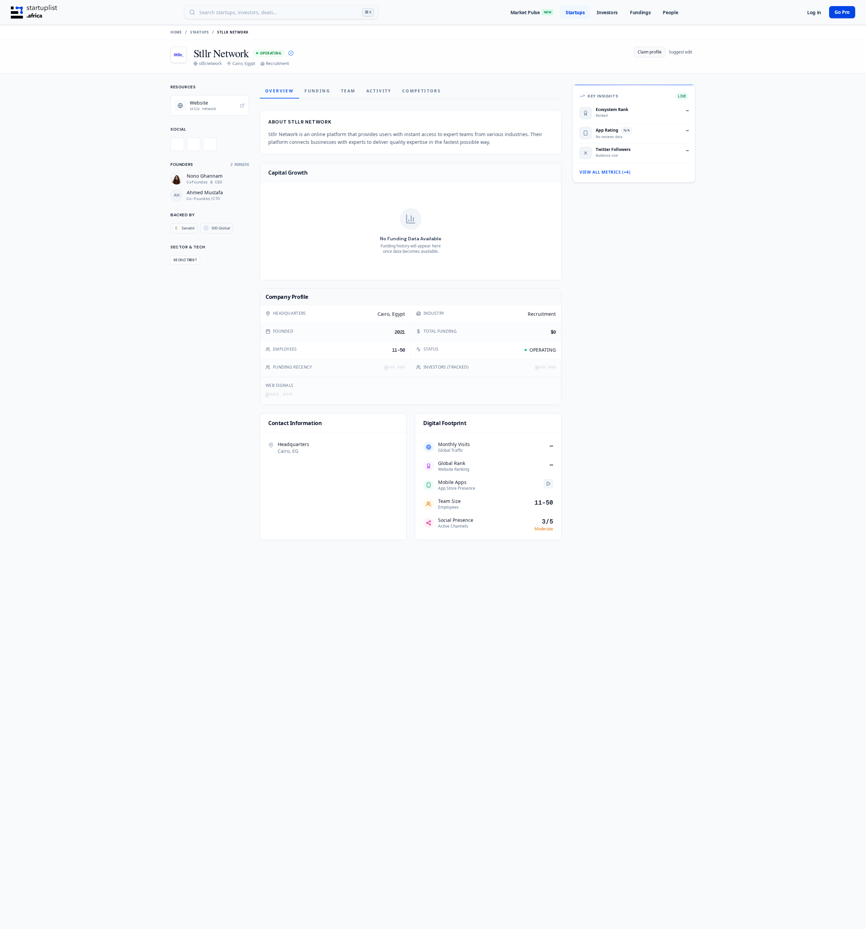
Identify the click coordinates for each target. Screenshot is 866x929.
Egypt (398, 314)
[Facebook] (193, 144)
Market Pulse (530, 12)
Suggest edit (680, 52)
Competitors (421, 91)
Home (176, 32)
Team (348, 91)
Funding (317, 91)
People (670, 12)
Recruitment (542, 314)
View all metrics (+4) (605, 172)
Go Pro (842, 12)
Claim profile (650, 52)
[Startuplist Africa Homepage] (34, 12)
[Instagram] (209, 144)
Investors (607, 12)
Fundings (640, 12)
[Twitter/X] (177, 144)
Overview (279, 91)
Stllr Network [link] (233, 32)
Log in (814, 12)
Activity (378, 91)
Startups (575, 12)
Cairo (383, 314)
